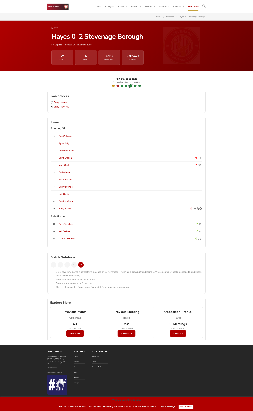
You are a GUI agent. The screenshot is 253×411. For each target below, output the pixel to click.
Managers (109, 6)
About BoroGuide (52, 367)
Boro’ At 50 (193, 6)
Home (159, 17)
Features (163, 6)
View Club (178, 333)
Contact (94, 361)
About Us (177, 6)
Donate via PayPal (97, 367)
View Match (75, 333)
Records (148, 6)
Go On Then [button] (186, 406)
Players (121, 6)
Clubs (98, 6)
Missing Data (95, 356)
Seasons (134, 6)
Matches (170, 17)
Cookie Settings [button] (167, 406)
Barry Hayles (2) (62, 107)
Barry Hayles (60, 102)
